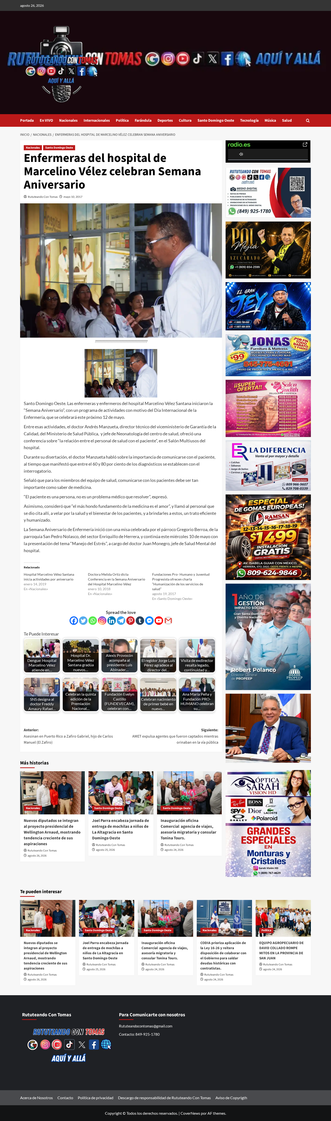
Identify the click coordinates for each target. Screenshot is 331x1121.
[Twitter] (83, 620)
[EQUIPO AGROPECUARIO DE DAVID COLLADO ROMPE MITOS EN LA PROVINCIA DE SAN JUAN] (283, 918)
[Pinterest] (130, 620)
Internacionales (97, 120)
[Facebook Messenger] (149, 620)
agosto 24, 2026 (174, 850)
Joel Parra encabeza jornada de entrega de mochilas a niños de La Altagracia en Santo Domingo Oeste (120, 829)
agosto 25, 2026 (105, 850)
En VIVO (46, 120)
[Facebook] (74, 620)
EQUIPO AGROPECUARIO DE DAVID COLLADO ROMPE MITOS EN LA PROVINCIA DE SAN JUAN (281, 950)
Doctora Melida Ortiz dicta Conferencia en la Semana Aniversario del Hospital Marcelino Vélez (116, 579)
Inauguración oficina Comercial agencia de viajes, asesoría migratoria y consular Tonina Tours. (188, 829)
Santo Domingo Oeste (215, 120)
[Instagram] (102, 620)
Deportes (165, 120)
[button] (308, 120)
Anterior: (68, 736)
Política (122, 120)
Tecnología (249, 120)
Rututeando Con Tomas (43, 197)
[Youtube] (159, 620)
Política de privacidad (95, 1097)
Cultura (185, 120)
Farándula (143, 120)
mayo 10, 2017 (72, 197)
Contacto (65, 1097)
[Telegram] (121, 620)
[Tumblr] (140, 620)
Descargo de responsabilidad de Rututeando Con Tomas (164, 1097)
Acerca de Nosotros (36, 1097)
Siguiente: (175, 736)
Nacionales (68, 120)
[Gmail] (168, 620)
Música (270, 120)
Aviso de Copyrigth (231, 1097)
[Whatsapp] (92, 620)
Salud (287, 120)
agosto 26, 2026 (37, 856)
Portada (27, 120)
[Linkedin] (111, 620)
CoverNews (190, 1113)
